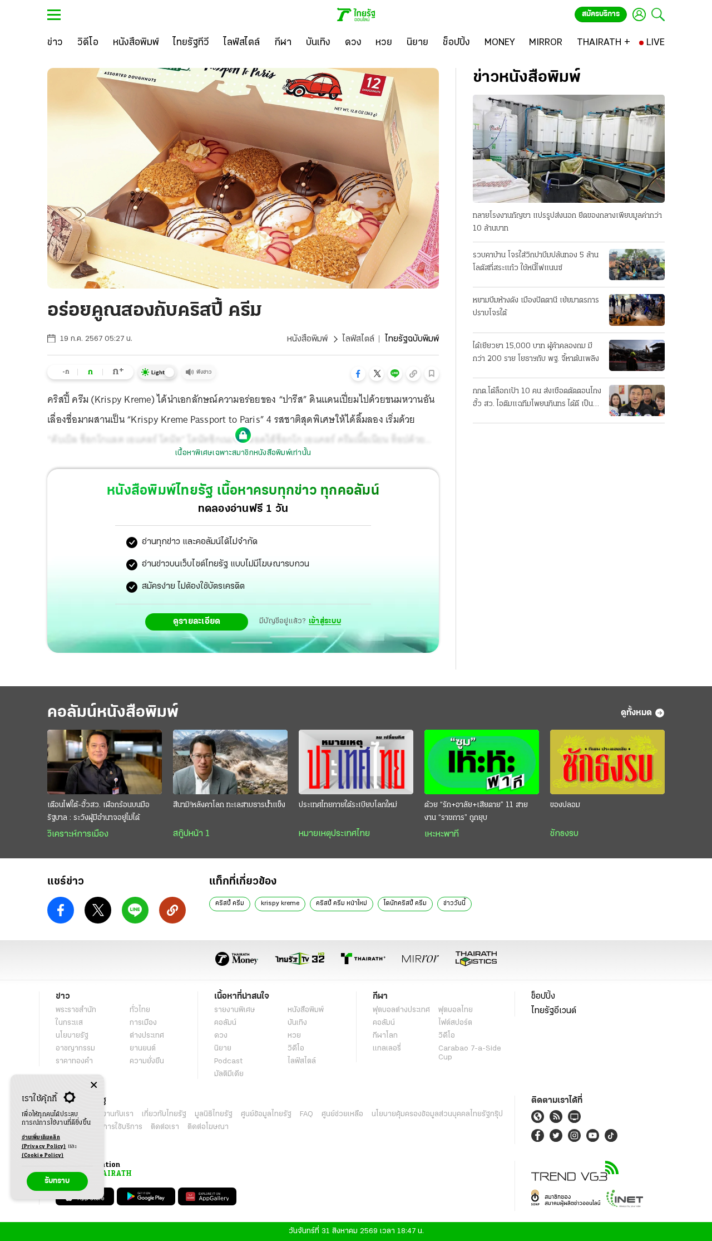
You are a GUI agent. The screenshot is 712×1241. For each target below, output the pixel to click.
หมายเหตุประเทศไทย (334, 833)
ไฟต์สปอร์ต (455, 1023)
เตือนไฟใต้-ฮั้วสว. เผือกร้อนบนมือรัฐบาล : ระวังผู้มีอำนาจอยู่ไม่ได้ (98, 811)
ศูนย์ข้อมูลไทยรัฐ (266, 1114)
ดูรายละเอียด (197, 621)
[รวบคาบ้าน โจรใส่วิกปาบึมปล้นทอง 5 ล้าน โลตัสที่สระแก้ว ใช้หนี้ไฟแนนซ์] (637, 264)
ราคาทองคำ (74, 1061)
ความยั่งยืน (147, 1061)
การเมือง (143, 1023)
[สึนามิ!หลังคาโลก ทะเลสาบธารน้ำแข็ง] (230, 762)
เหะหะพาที (441, 834)
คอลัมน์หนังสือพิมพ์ (113, 712)
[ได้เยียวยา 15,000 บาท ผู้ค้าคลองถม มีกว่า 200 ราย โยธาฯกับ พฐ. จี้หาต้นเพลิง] (637, 355)
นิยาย (222, 1048)
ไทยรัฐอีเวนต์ (553, 1011)
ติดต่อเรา (165, 1127)
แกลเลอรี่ (387, 1048)
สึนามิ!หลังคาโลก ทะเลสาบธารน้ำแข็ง (229, 805)
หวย (294, 1036)
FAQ (306, 1114)
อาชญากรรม (75, 1048)
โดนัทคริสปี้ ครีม (405, 903)
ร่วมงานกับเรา (112, 1114)
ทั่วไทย (140, 1010)
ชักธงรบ (564, 833)
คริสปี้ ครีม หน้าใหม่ (341, 903)
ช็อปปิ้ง (543, 996)
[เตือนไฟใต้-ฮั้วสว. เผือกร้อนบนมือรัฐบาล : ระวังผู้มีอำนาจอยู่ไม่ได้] (104, 762)
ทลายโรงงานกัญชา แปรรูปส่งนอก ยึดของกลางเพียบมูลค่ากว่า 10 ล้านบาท (567, 222)
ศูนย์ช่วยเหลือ (342, 1114)
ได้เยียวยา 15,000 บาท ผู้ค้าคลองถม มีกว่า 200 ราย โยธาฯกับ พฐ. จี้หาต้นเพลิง (536, 352)
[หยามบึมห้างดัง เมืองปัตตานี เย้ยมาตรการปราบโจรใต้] (637, 309)
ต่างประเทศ (147, 1036)
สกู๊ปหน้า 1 (191, 833)
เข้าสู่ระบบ (325, 621)
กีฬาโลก (385, 1036)
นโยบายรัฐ (72, 1036)
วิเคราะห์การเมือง (77, 834)
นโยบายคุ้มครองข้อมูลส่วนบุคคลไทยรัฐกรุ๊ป (437, 1114)
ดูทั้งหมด (636, 713)
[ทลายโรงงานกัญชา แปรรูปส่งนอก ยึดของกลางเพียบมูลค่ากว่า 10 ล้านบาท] (569, 149)
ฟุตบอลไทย (455, 1010)
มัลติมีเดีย (229, 1074)
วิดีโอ (296, 1048)
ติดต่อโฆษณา (208, 1127)
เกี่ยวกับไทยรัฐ (164, 1114)
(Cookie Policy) (43, 1155)
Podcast (228, 1061)
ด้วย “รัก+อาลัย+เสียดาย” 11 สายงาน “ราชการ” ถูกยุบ (476, 811)
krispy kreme (280, 903)
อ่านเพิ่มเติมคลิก (44, 1142)
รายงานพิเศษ (234, 1010)
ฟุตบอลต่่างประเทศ (401, 1010)
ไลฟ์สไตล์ (358, 339)
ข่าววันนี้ (454, 903)
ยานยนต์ (143, 1048)
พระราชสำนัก (76, 1010)
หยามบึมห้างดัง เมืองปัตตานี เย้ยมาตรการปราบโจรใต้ (536, 306)
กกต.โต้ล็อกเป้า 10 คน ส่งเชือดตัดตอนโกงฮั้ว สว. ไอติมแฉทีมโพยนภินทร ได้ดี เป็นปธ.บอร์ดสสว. (537, 399)
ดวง (221, 1036)
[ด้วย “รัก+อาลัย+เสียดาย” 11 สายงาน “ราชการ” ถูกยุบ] (481, 762)
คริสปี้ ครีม (229, 903)
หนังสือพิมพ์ (307, 339)
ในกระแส (69, 1023)
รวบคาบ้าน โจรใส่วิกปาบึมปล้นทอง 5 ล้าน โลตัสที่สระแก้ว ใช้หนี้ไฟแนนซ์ (536, 261)
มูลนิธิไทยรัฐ (214, 1114)
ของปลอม (565, 805)
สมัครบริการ (601, 14)
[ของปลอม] (607, 762)
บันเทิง (297, 1023)
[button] (358, 374)
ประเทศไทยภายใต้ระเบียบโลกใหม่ (348, 805)
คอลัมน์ (225, 1023)
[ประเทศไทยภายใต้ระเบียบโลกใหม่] (356, 762)
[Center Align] (94, 1085)
